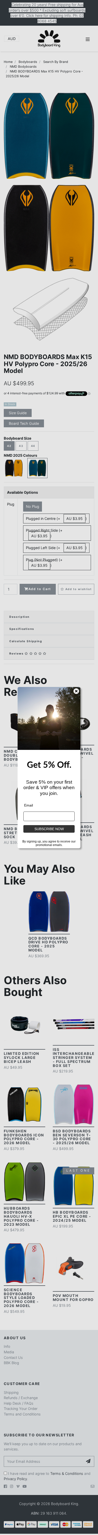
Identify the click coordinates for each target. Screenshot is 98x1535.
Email (28, 805)
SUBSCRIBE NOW (49, 829)
